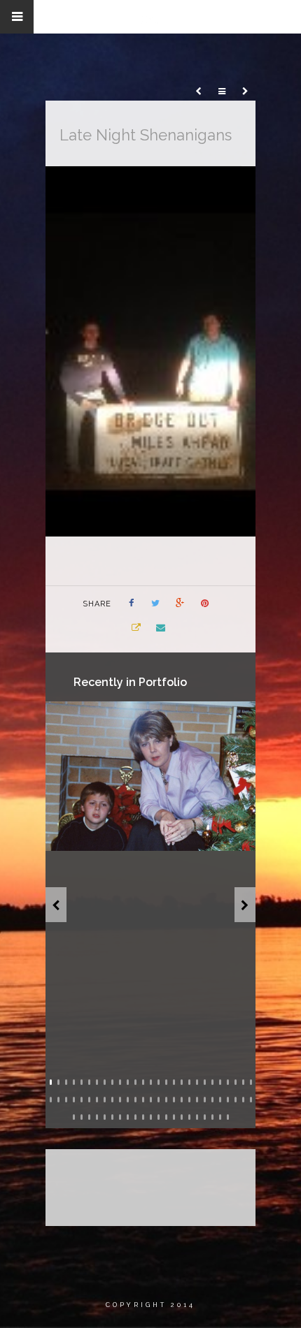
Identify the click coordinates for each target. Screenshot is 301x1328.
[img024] (150, 776)
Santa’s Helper (157, 834)
